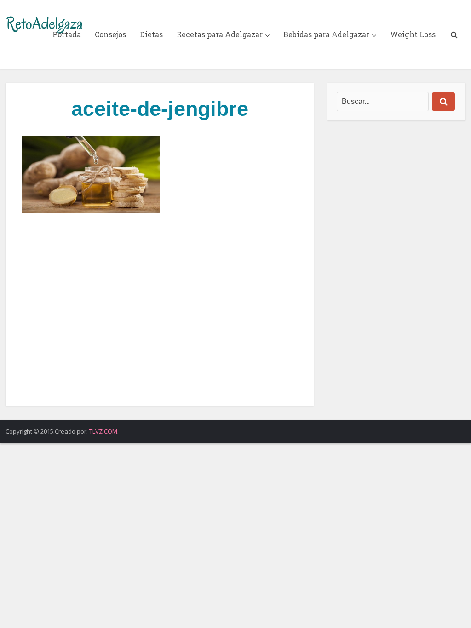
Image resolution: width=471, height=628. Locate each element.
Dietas (151, 34)
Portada (66, 34)
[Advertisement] (160, 309)
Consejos (110, 34)
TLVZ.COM (103, 431)
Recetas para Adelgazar (220, 34)
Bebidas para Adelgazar (326, 34)
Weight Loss (413, 34)
